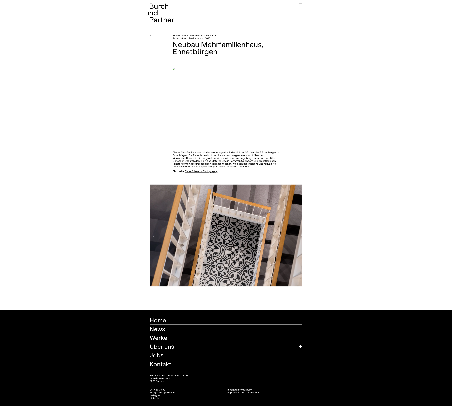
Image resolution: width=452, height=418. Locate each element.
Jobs (156, 355)
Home (158, 320)
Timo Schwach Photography (201, 171)
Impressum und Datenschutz (243, 392)
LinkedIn (154, 398)
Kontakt (160, 364)
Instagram (155, 395)
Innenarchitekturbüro (239, 389)
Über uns (162, 346)
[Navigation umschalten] (299, 5)
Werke (158, 337)
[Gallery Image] (226, 103)
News (157, 329)
